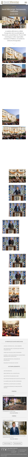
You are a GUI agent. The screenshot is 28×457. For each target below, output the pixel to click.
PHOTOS (14, 6)
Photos (14, 391)
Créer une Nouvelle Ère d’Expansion (12, 352)
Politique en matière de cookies (14, 454)
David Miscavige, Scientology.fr (23, 450)
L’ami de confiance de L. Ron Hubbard (13, 346)
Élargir (23, 61)
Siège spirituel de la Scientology (12, 373)
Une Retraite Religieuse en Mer (11, 376)
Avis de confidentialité (4, 454)
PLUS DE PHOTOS (14, 413)
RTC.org (9, 449)
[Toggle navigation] (25, 2)
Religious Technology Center (11, 362)
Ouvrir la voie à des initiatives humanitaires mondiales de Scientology (14, 356)
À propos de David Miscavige (14, 341)
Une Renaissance (8, 370)
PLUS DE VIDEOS (14, 439)
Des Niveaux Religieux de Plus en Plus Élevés (14, 378)
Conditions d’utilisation (23, 454)
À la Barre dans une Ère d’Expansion (12, 381)
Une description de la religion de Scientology (12, 359)
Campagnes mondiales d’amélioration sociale (13, 387)
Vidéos (14, 416)
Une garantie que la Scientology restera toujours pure (14, 349)
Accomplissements (14, 366)
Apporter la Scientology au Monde (12, 383)
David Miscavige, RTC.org (14, 451)
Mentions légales (4, 455)
